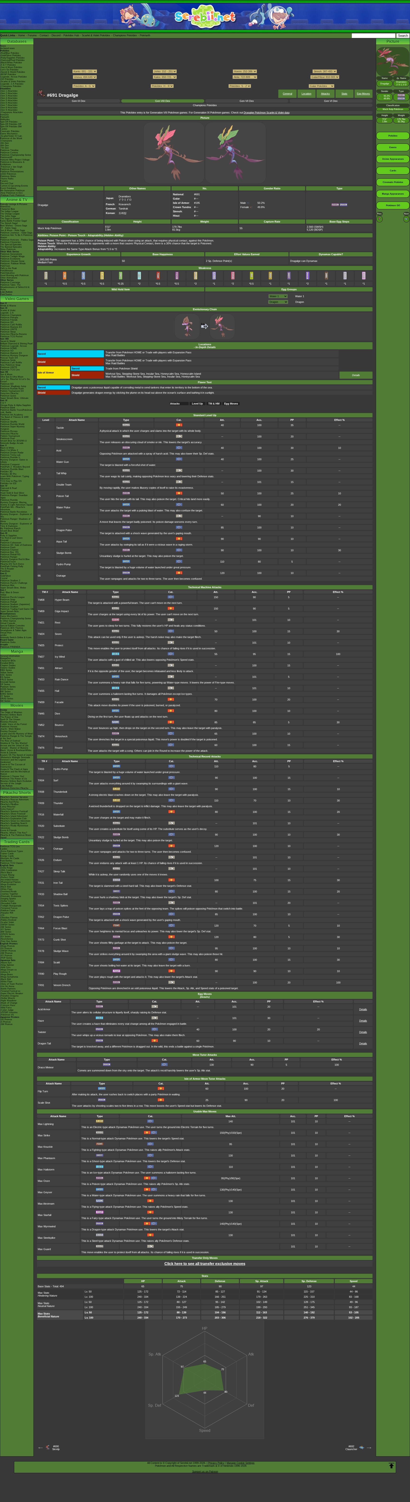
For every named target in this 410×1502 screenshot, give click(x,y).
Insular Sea (152, 373)
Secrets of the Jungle (10, 783)
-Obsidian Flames (9, 917)
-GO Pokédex (7, 79)
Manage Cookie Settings (241, 1462)
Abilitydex (5, 119)
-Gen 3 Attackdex (9, 96)
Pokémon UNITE (8, 329)
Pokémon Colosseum (10, 543)
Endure (57, 860)
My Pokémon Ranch (10, 528)
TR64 (41, 928)
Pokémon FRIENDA (10, 647)
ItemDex (4, 115)
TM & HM (213, 403)
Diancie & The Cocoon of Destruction (12, 765)
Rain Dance (61, 679)
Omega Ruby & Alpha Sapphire (15, 405)
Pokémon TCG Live (10, 370)
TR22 (41, 837)
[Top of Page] (391, 1466)
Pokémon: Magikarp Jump (13, 386)
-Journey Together (9, 894)
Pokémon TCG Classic (11, 863)
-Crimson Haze (7, 1005)
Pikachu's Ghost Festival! (13, 814)
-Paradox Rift (6, 913)
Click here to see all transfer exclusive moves (204, 1264)
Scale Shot (44, 1102)
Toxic (59, 518)
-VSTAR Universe (9, 1012)
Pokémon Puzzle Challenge (13, 583)
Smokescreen (64, 439)
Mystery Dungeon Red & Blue (15, 559)
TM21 (41, 622)
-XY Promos (6, 955)
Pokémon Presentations (12, 171)
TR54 (41, 905)
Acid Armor (44, 1009)
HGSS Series (6, 689)
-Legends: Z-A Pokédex (11, 84)
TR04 (41, 780)
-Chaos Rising (7, 875)
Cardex (3, 129)
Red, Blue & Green (9, 592)
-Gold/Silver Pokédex (10, 55)
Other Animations (8, 278)
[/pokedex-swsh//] (204, 81)
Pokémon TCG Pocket (11, 336)
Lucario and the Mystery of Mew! (16, 734)
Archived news (7, 48)
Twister (42, 1032)
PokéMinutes (6, 270)
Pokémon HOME (8, 348)
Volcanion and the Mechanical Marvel (15, 772)
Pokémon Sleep (8, 332)
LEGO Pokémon (8, 174)
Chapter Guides (8, 665)
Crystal (3, 578)
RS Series (5, 677)
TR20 (41, 825)
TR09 (41, 803)
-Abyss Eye (6, 962)
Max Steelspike (46, 1237)
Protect (59, 645)
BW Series (5, 691)
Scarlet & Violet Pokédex (96, 35)
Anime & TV (17, 200)
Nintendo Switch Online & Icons (16, 637)
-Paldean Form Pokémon (12, 195)
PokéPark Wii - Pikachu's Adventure (12, 508)
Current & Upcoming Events (14, 186)
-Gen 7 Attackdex (9, 105)
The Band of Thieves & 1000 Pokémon (14, 418)
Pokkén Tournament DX (12, 391)
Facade (59, 702)
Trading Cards (17, 842)
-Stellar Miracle (7, 998)
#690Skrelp (56, 1448)
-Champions (6, 141)
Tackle (60, 427)
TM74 (41, 736)
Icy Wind (60, 656)
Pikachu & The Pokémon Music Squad (15, 836)
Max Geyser (45, 1192)
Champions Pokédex (125, 35)
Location (306, 93)
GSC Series (6, 675)
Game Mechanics (9, 133)
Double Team (63, 484)
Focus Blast (60, 928)
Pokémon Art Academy (11, 415)
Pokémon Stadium (9, 606)
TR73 (41, 939)
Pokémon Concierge (10, 282)
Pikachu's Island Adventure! (14, 816)
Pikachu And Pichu (9, 802)
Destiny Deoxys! (8, 731)
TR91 (41, 985)
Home (21, 35)
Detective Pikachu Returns (13, 334)
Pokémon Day (7, 169)
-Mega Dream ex (8, 970)
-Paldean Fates (7, 910)
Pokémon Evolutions (10, 259)
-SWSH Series (7, 925)
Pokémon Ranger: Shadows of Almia (15, 520)
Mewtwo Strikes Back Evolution (16, 781)
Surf (55, 780)
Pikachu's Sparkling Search (13, 823)
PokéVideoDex (7, 273)
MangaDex (5, 658)
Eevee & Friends (8, 830)
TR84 (41, 962)
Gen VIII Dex (162, 101)
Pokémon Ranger (8, 557)
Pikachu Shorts (17, 793)
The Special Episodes (11, 244)
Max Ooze (44, 1180)
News (3, 46)
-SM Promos (6, 953)
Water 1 (299, 296)
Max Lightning (46, 1124)
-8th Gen (4, 145)
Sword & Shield (7, 341)
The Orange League (10, 214)
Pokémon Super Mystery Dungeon (12, 427)
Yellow (3, 595)
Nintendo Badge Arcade (11, 443)
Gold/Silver (5, 576)
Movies (16, 705)
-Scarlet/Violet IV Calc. (11, 136)
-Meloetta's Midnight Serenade (15, 757)
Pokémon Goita (7, 642)
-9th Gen (4, 143)
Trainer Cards (7, 853)
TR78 (41, 951)
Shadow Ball (60, 894)
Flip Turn (43, 1091)
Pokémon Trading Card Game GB (16, 609)
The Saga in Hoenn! (10, 218)
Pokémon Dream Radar (11, 452)
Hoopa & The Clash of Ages (14, 769)
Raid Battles (6, 861)
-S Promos (5, 1022)
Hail (57, 690)
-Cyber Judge (7, 1010)
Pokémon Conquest (10, 464)
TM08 (41, 599)
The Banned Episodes (11, 247)
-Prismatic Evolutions (10, 896)
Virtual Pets (6, 633)
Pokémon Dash (7, 547)
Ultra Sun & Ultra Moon (11, 377)
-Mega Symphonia (9, 977)
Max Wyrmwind (47, 1226)
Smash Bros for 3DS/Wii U (13, 441)
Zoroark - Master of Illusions (14, 748)
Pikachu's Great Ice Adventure (15, 821)
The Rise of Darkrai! (10, 741)
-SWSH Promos (8, 951)
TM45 (41, 713)
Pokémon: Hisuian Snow (12, 261)
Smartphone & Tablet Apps (13, 630)
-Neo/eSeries (6, 939)
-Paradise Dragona (9, 996)
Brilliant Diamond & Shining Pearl (16, 343)
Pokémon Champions (10, 315)
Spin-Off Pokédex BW (11, 126)
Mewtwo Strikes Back (11, 715)
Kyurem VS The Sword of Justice (16, 755)
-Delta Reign (6, 868)
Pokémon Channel (9, 550)
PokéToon (5, 266)
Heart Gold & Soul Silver (12, 493)
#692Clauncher (351, 1448)
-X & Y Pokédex (8, 65)
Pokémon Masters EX (11, 327)
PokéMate (5, 571)
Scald (56, 962)
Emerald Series (7, 682)
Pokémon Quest (8, 396)
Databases (17, 41)
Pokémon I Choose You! (12, 776)
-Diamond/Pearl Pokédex (12, 60)
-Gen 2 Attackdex (9, 93)
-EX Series (5, 936)
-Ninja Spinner (7, 965)
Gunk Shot (59, 939)
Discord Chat (6, 183)
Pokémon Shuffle (8, 422)
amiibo (3, 635)
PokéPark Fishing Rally (11, 566)
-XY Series (5, 929)
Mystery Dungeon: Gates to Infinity (14, 461)
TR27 (41, 871)
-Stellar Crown (7, 901)
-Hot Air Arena (7, 986)
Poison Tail (62, 496)
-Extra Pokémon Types (11, 851)
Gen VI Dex (331, 101)
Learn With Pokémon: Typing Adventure (14, 477)
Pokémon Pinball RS (10, 554)
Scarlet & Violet (7, 310)
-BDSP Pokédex (8, 74)
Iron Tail (57, 882)
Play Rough (60, 973)
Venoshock (61, 736)
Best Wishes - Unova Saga (13, 225)
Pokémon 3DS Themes (11, 628)
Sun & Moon (6, 374)
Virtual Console (7, 623)
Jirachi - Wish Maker (10, 729)
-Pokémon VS (7, 1015)
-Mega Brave (6, 974)
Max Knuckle (45, 1146)
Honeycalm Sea (170, 373)
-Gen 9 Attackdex (9, 110)
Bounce (59, 725)
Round (58, 747)
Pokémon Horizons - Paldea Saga (16, 240)
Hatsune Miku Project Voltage (15, 160)
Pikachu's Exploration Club (13, 818)
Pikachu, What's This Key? (13, 833)
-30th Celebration (8, 870)
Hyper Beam (62, 599)
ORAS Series (6, 698)
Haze (41, 1020)
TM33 (41, 679)
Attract (58, 668)
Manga (17, 651)
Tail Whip (61, 473)
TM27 (41, 656)
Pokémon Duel (7, 438)
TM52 (41, 725)
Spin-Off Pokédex (9, 122)
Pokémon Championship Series (15, 155)
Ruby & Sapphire (8, 535)
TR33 (41, 894)
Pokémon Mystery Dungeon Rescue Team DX (14, 356)
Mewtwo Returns (8, 722)
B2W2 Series (6, 694)
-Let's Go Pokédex (9, 69)
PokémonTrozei (8, 561)
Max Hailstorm (46, 1169)
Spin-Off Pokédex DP (10, 124)
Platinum (4, 490)
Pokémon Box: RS (9, 552)
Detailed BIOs (7, 663)
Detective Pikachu (9, 393)
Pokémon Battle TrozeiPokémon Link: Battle (16, 411)
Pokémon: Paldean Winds (13, 263)
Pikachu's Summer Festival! (14, 811)
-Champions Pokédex (10, 86)
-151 (2, 915)
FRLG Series (6, 679)
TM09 (41, 611)
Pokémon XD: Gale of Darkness (16, 545)
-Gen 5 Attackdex (9, 100)
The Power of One (9, 717)
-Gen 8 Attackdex (9, 107)
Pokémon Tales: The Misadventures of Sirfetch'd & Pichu (14, 287)
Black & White (7, 448)
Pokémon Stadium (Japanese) (15, 604)
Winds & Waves (8, 306)
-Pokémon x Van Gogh (11, 167)
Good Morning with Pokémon (14, 275)
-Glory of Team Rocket (11, 984)
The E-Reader (7, 569)
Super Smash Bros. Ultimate (14, 398)
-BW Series (5, 932)
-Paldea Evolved (8, 920)
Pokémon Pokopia (9, 317)
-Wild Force (6, 1007)
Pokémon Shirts (8, 176)
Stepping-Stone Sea (133, 373)
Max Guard (44, 1249)
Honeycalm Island (190, 373)
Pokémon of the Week (11, 138)
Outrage (61, 575)
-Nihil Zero (5, 967)
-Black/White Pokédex (11, 62)
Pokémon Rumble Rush (12, 388)
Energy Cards (7, 856)
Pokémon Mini (7, 585)
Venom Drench (61, 985)
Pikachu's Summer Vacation (14, 797)
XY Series (5, 696)
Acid (58, 450)
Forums (32, 35)
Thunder (58, 803)
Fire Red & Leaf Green (11, 538)
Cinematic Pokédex (9, 131)
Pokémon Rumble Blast (11, 469)
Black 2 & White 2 (9, 450)
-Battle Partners (8, 989)
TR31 (41, 882)
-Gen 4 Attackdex (9, 98)
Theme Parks (7, 179)
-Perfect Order (7, 877)
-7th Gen (4, 148)
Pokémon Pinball (8, 602)
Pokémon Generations (11, 254)
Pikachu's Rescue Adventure (14, 799)
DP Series (5, 684)
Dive (57, 713)
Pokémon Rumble (9, 500)
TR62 (41, 916)
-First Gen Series (8, 941)
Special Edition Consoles (12, 625)
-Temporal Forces (9, 908)
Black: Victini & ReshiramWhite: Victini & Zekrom (16, 751)
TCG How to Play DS (11, 481)
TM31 (41, 668)
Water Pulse (63, 507)
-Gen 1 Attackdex (9, 91)
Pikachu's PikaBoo (9, 804)
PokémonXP (6, 157)
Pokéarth (145, 35)
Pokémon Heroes (8, 726)
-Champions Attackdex (11, 112)
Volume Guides (7, 668)
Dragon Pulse (64, 530)
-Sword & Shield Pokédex (12, 72)
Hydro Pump (63, 564)
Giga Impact (62, 611)
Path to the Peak (8, 268)
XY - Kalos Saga (8, 228)
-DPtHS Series (7, 934)
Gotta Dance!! (7, 809)
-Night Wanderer (8, 1000)
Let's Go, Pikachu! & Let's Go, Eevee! (15, 380)
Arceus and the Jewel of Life (14, 745)
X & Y (3, 403)
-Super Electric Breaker (11, 993)
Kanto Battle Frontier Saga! (13, 221)
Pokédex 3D (6, 471)
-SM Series (5, 927)
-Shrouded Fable (8, 903)
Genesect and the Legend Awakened (13, 761)
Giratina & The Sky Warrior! (14, 743)
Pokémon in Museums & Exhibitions (12, 163)
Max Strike (44, 1135)
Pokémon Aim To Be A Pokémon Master (16, 236)
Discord (56, 35)
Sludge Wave (61, 951)
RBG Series (6, 670)
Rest (57, 622)
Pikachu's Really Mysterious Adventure (14, 826)
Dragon (299, 301)
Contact (44, 35)
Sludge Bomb (63, 552)
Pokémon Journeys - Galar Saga (16, 233)
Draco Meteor (46, 1067)
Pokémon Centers (9, 152)
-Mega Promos (7, 946)
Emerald (4, 540)
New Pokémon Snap (10, 365)
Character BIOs (8, 661)
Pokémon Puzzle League (12, 597)
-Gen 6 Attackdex (9, 103)
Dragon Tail (44, 1043)
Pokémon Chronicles (10, 242)
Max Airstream (46, 1203)
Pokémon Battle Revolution (13, 512)
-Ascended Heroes (9, 879)
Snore (58, 634)
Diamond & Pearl (8, 488)
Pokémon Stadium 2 (10, 580)
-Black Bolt (5, 887)
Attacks (325, 93)
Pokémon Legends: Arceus (13, 346)
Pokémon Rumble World (12, 424)
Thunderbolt (60, 791)
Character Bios (7, 209)
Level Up (197, 403)
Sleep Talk (59, 871)
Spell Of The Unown (10, 719)
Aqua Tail (61, 541)
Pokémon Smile (8, 360)
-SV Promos (6, 948)
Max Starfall (44, 1215)
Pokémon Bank (7, 407)
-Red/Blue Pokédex (9, 53)
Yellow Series (6, 672)
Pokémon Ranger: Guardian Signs (14, 496)
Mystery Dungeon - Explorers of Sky (16, 515)
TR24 (41, 848)
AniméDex (5, 206)
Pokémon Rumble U (10, 457)
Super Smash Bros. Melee (13, 588)
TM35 (41, 690)
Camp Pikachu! (7, 807)
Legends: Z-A (7, 313)
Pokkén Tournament (10, 436)
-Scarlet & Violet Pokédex (12, 81)
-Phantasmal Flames (10, 882)
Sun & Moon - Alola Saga (12, 230)
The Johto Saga (8, 216)
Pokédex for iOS (8, 483)
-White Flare (6, 889)
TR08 (41, 791)
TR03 (41, 769)
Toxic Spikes (60, 905)
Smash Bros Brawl (9, 531)
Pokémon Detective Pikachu (14, 788)
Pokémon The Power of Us (13, 779)
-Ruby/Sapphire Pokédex (12, 58)
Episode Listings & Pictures (13, 204)
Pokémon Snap (7, 599)
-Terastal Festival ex (10, 991)
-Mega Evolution (8, 884)
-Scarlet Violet (7, 922)
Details (356, 375)
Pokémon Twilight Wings (12, 256)
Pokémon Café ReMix (11, 324)
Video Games (17, 299)
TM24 (41, 634)
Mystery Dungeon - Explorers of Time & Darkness (16, 525)
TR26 (41, 860)
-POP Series (6, 958)
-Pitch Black (6, 872)
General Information (10, 656)
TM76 (41, 747)
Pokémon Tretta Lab (10, 455)
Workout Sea (113, 373)
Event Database (8, 188)
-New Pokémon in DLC (11, 193)
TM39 (41, 702)
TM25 (41, 645)
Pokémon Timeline (9, 150)
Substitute (59, 825)
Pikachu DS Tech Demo (12, 564)
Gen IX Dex (78, 101)
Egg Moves (363, 93)
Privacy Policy (216, 1462)
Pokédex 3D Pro (8, 474)
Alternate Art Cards (9, 858)
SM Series (5, 701)
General (287, 93)
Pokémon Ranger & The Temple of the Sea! (16, 737)
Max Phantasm (46, 1158)
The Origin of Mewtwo (11, 712)
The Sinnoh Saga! (9, 223)
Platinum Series (8, 687)
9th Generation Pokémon (12, 190)
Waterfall (58, 814)
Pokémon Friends (9, 320)
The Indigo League (9, 211)
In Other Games (8, 621)
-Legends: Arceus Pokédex (13, 77)
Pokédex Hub (71, 35)
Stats (344, 93)
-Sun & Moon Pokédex (11, 67)
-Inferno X (5, 972)
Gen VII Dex (247, 101)
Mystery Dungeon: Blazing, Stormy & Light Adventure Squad (16, 503)
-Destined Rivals (8, 891)
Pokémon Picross (9, 431)
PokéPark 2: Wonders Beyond (15, 467)
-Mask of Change (8, 1003)
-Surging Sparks (8, 898)
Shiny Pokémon (8, 249)
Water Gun (62, 461)
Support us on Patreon (205, 1471)
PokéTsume (6, 294)
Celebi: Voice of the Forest (13, 724)
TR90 (41, 973)
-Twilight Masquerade (10, 906)
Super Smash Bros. (9, 611)
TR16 (41, 814)
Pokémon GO (7, 322)
